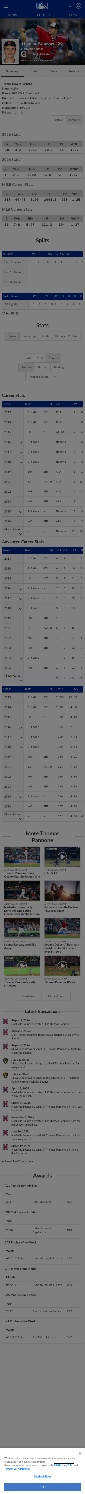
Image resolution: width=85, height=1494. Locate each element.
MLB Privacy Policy (64, 1465)
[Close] (80, 1453)
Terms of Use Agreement (17, 1468)
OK (42, 1487)
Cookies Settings (42, 1476)
